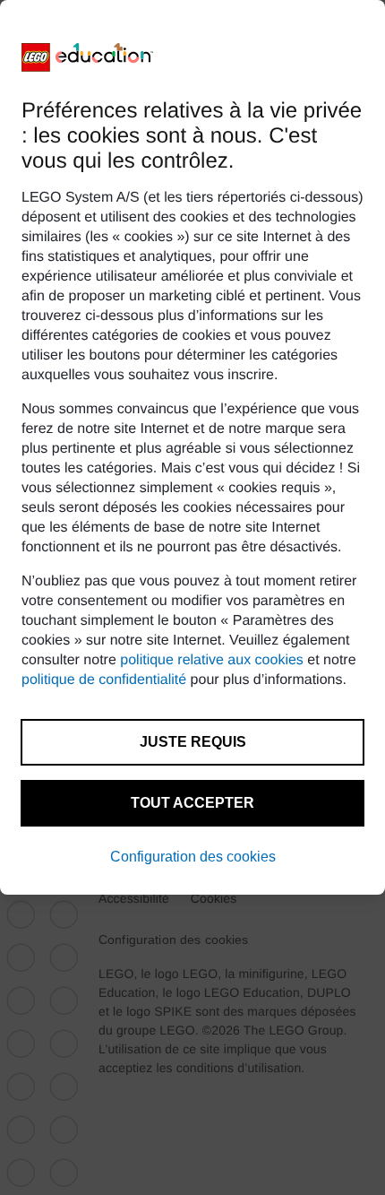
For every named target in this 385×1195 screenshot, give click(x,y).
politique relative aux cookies (212, 660)
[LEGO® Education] (87, 57)
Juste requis (193, 741)
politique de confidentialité (103, 680)
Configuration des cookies (193, 856)
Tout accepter (192, 802)
